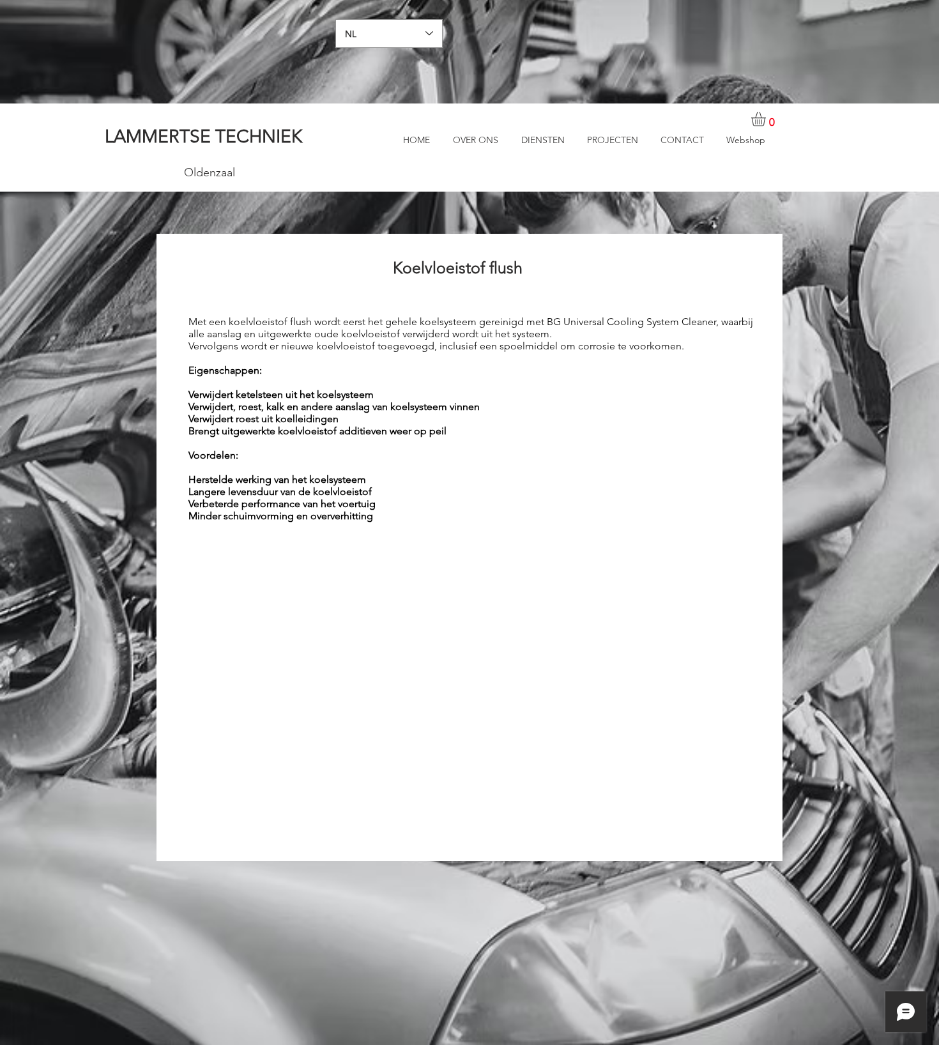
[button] (766, 119)
